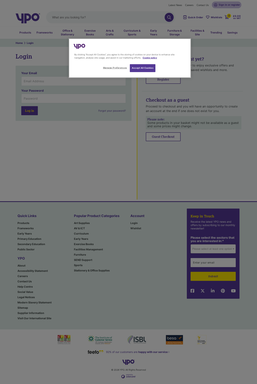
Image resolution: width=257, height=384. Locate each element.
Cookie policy (150, 57)
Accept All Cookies (142, 68)
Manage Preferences (115, 67)
